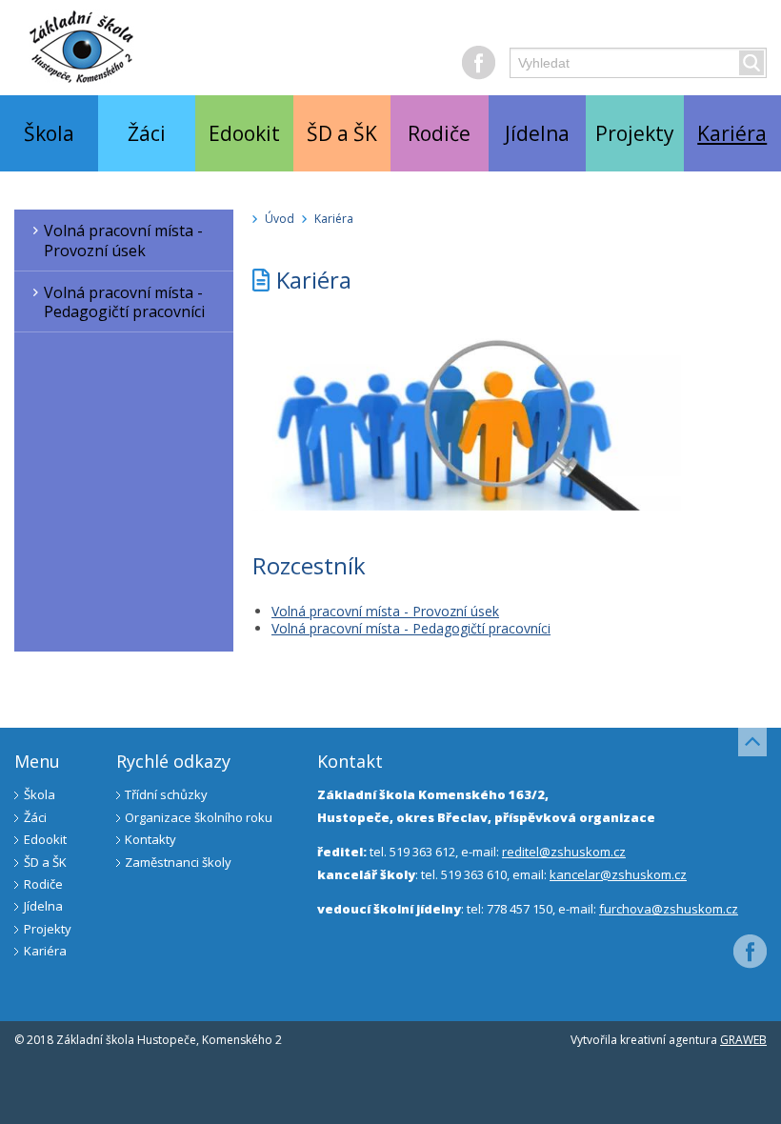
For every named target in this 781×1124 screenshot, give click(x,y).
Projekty (634, 133)
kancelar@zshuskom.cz (618, 874)
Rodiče (439, 133)
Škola (49, 133)
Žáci (147, 133)
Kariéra (333, 219)
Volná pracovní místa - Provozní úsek (123, 240)
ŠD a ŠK (342, 133)
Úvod (279, 219)
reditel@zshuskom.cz (564, 851)
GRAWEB (743, 1040)
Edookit (244, 133)
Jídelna (537, 133)
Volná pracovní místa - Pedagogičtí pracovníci (124, 302)
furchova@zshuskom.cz (668, 908)
